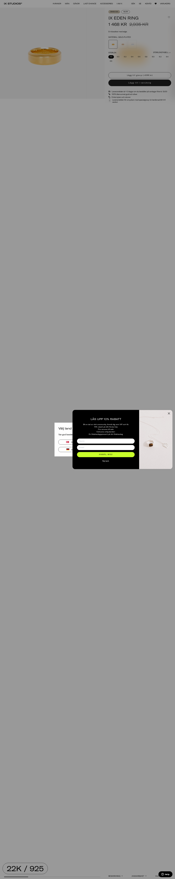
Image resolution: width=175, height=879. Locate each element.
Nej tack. (105, 461)
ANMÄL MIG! (106, 454)
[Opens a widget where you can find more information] (165, 874)
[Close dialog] (169, 413)
